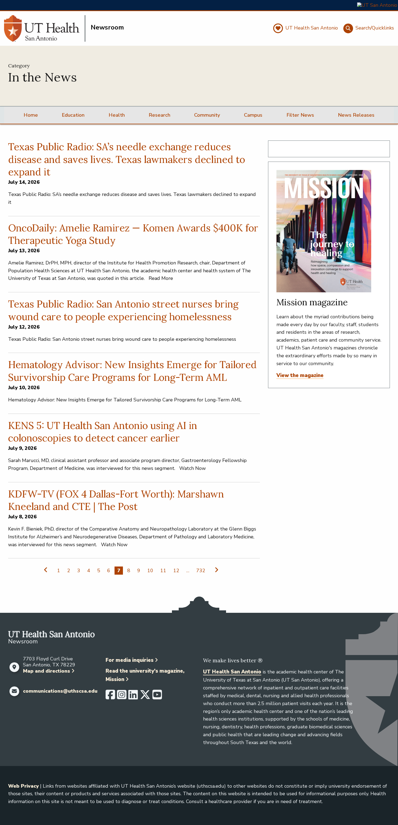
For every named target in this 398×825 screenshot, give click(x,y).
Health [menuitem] (117, 115)
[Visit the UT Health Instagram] (121, 696)
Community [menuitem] (207, 115)
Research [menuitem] (159, 115)
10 (150, 570)
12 (176, 570)
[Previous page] (47, 570)
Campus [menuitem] (253, 115)
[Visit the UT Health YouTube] (157, 696)
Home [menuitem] (31, 115)
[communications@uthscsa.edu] (14, 691)
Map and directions (46, 671)
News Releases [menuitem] (356, 115)
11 (163, 570)
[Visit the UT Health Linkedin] (133, 696)
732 (200, 570)
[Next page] (215, 570)
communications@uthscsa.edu (60, 691)
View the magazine (300, 375)
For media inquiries (130, 660)
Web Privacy (23, 786)
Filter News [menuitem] (300, 115)
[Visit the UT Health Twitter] (145, 696)
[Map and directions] (14, 667)
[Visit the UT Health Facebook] (110, 696)
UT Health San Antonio (232, 671)
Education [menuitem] (73, 115)
